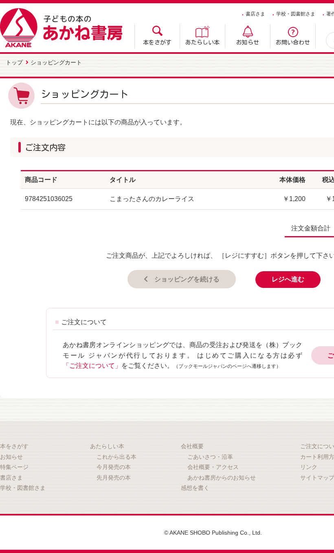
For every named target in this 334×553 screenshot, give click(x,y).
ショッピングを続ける (187, 279)
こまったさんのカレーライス (152, 198)
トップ (14, 62)
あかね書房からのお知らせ (221, 477)
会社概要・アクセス (213, 467)
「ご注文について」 (92, 365)
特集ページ (14, 467)
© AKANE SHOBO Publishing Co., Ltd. (213, 532)
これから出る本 (116, 456)
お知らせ (247, 42)
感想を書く (195, 487)
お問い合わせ (293, 42)
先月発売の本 (114, 477)
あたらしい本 (202, 42)
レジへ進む (288, 279)
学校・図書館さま (295, 14)
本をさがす (157, 42)
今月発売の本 (114, 467)
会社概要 (192, 446)
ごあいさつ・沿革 (210, 456)
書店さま (255, 14)
